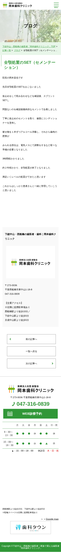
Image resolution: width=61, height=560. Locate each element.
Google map (52, 519)
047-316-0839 (33, 404)
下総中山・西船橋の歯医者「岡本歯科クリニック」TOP (28, 46)
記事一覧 (6, 50)
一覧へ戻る (31, 351)
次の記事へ (31, 363)
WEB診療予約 (32, 413)
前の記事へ (31, 339)
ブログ (17, 50)
